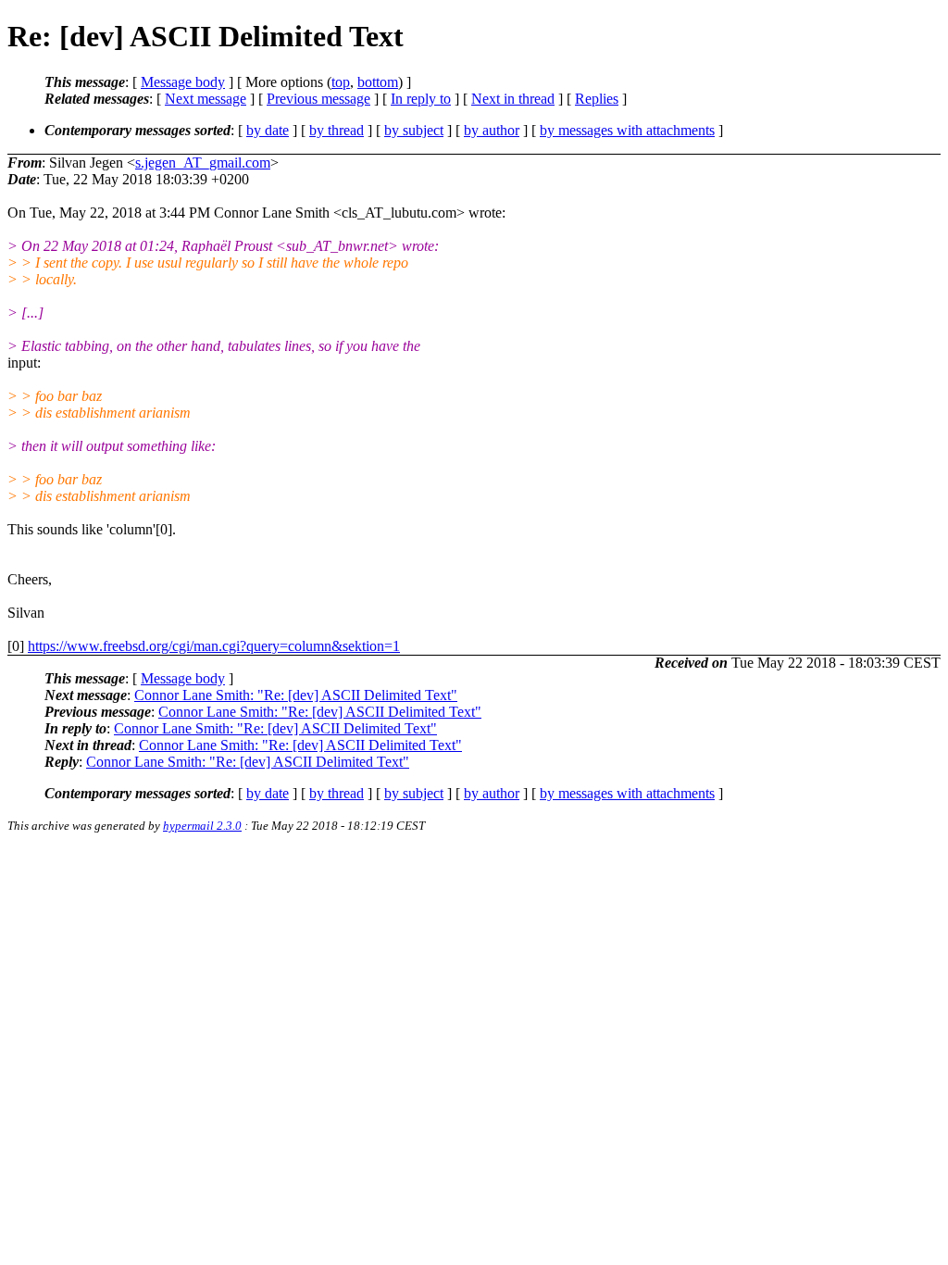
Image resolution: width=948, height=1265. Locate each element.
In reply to (421, 98)
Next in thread (513, 98)
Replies (596, 98)
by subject (413, 130)
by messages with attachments (627, 130)
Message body (183, 82)
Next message (205, 98)
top (340, 82)
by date (267, 130)
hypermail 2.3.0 (202, 826)
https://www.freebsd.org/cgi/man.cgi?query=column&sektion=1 (214, 646)
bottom (377, 82)
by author (491, 130)
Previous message (318, 98)
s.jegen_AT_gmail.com (202, 162)
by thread (336, 130)
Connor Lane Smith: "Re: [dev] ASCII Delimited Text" (295, 695)
